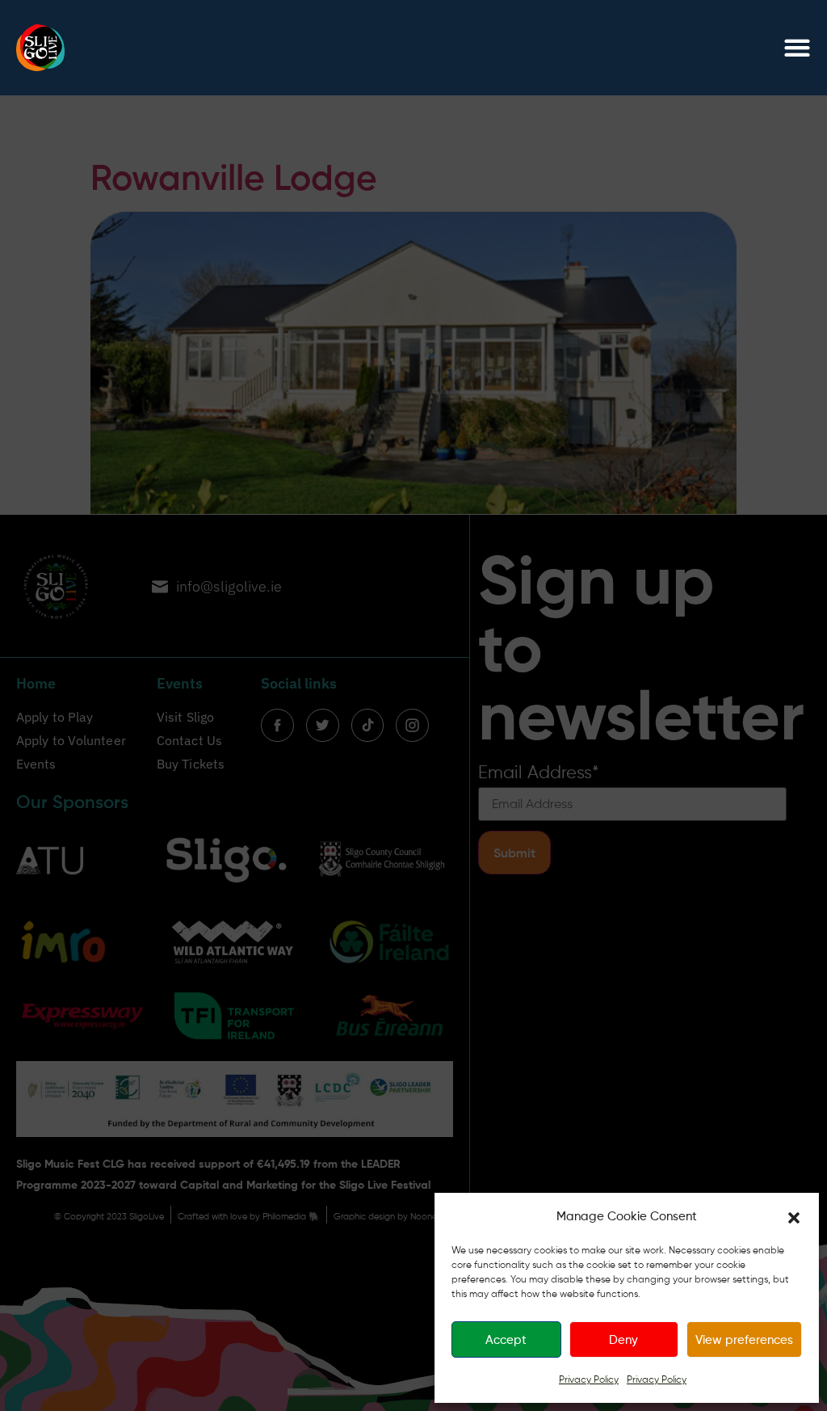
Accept (506, 1340)
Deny (623, 1340)
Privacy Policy (589, 1379)
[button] (794, 1216)
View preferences (744, 1340)
